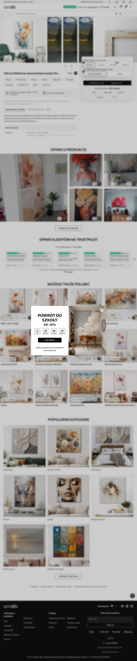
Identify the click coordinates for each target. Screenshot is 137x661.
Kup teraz (50, 340)
